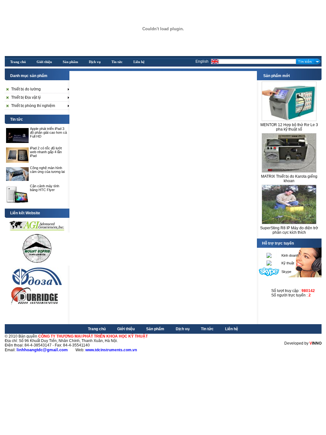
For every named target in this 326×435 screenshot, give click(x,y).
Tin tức (207, 329)
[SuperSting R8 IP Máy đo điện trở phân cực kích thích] (289, 202)
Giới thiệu (126, 329)
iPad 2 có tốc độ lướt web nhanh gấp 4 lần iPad (46, 152)
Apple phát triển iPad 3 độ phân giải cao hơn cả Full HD (48, 132)
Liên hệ (231, 329)
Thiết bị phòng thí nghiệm (33, 105)
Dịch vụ (182, 329)
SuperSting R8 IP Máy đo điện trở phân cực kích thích (289, 230)
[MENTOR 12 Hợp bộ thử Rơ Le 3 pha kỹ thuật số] (289, 99)
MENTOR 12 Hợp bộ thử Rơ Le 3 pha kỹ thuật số (289, 127)
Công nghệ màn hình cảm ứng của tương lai (47, 170)
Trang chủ (97, 329)
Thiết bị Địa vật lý (26, 97)
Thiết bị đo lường (26, 89)
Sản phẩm (155, 329)
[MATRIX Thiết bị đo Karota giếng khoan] (289, 151)
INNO (315, 343)
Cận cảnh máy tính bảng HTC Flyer (44, 188)
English (202, 61)
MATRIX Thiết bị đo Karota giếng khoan (289, 178)
